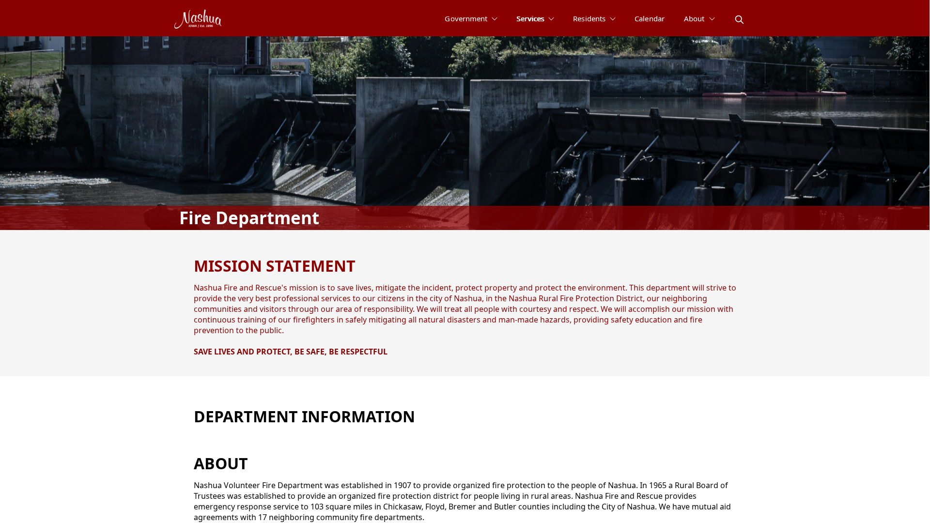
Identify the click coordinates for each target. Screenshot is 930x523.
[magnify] (739, 19)
